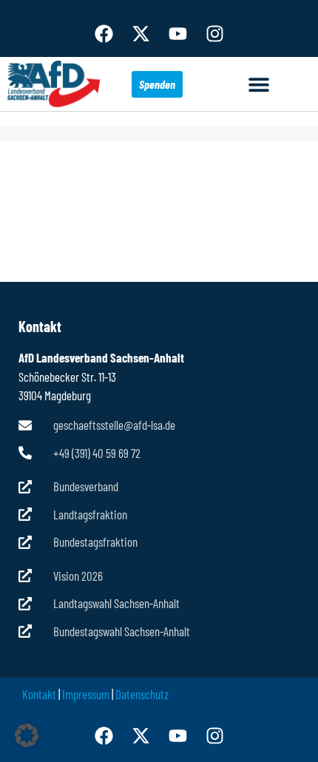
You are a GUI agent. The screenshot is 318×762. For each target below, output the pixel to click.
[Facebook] (103, 33)
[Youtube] (177, 33)
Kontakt (39, 694)
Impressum (85, 694)
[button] (259, 84)
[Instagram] (214, 33)
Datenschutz (142, 694)
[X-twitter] (140, 33)
